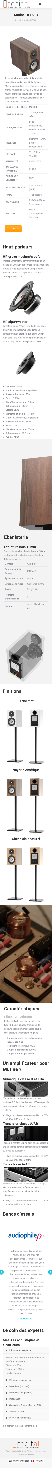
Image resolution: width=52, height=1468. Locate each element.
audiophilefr (26, 1318)
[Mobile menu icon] (46, 4)
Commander (13, 228)
